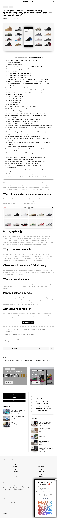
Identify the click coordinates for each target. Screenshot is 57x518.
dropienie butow (29, 360)
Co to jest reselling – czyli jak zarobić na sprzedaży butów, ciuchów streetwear (29, 125)
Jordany (45, 403)
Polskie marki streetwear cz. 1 (15, 98)
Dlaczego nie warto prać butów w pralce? (18, 411)
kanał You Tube (42, 410)
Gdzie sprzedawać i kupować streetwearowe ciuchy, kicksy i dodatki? (27, 81)
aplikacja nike (7, 360)
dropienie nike (38, 360)
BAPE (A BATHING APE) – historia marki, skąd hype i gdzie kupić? (25, 121)
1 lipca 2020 (5, 18)
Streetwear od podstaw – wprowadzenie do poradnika (22, 60)
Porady (11, 6)
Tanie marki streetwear (13, 117)
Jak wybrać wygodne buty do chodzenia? (45, 422)
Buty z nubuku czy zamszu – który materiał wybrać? (46, 448)
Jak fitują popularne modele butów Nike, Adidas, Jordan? (23, 136)
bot (13, 360)
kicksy (49, 360)
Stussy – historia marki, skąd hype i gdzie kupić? (21, 123)
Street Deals (46, 402)
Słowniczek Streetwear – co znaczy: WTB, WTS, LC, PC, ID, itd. (25, 67)
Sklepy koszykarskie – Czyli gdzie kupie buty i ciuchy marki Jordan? (26, 161)
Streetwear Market (39, 408)
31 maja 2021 (13, 413)
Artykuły (6, 6)
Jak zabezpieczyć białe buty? (45, 441)
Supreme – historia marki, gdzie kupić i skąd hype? (21, 106)
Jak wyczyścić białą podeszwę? (45, 429)
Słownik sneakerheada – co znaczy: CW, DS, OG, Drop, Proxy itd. (25, 90)
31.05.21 (40, 425)
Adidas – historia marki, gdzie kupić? (17, 111)
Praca (5, 509)
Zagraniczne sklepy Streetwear (16, 96)
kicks (44, 360)
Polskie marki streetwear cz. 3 (15, 102)
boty (18, 360)
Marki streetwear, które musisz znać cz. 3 (19, 77)
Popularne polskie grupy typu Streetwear (19, 88)
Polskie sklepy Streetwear (14, 94)
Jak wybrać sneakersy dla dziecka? (17, 423)
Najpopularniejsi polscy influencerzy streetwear (20, 146)
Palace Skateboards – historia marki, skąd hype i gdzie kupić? (24, 119)
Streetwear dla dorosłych (14, 64)
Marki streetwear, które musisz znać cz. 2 (19, 75)
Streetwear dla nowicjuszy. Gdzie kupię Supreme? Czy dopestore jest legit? (28, 79)
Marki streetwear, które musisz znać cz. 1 (19, 73)
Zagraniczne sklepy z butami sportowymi (19, 134)
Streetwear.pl (28, 2)
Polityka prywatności (9, 502)
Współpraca (6, 506)
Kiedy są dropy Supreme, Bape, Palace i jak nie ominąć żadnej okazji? (27, 113)
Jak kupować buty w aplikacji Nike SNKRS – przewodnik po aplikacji (26, 132)
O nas (4, 498)
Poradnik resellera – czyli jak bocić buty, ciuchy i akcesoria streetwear (27, 176)
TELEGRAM (45, 498)
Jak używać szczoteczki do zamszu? (46, 435)
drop (22, 360)
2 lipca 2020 (34, 378)
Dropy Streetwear (12, 104)
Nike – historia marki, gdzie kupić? (17, 109)
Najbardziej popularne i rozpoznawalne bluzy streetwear (23, 174)
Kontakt (5, 513)
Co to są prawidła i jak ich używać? (17, 417)
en (17, 18)
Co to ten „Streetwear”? (14, 62)
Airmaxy (39, 403)
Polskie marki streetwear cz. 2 (15, 100)
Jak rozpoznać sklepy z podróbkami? (18, 69)
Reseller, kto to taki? (13, 71)
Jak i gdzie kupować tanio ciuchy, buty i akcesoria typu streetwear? (26, 115)
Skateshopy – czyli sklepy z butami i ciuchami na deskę (23, 163)
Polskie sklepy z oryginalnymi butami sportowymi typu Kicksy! (25, 92)
